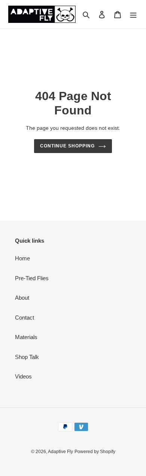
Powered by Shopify (94, 451)
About (22, 297)
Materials (26, 337)
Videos (23, 376)
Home (22, 258)
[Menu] (133, 14)
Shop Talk (27, 357)
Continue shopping (67, 146)
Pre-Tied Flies (32, 278)
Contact (24, 317)
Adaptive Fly (60, 451)
